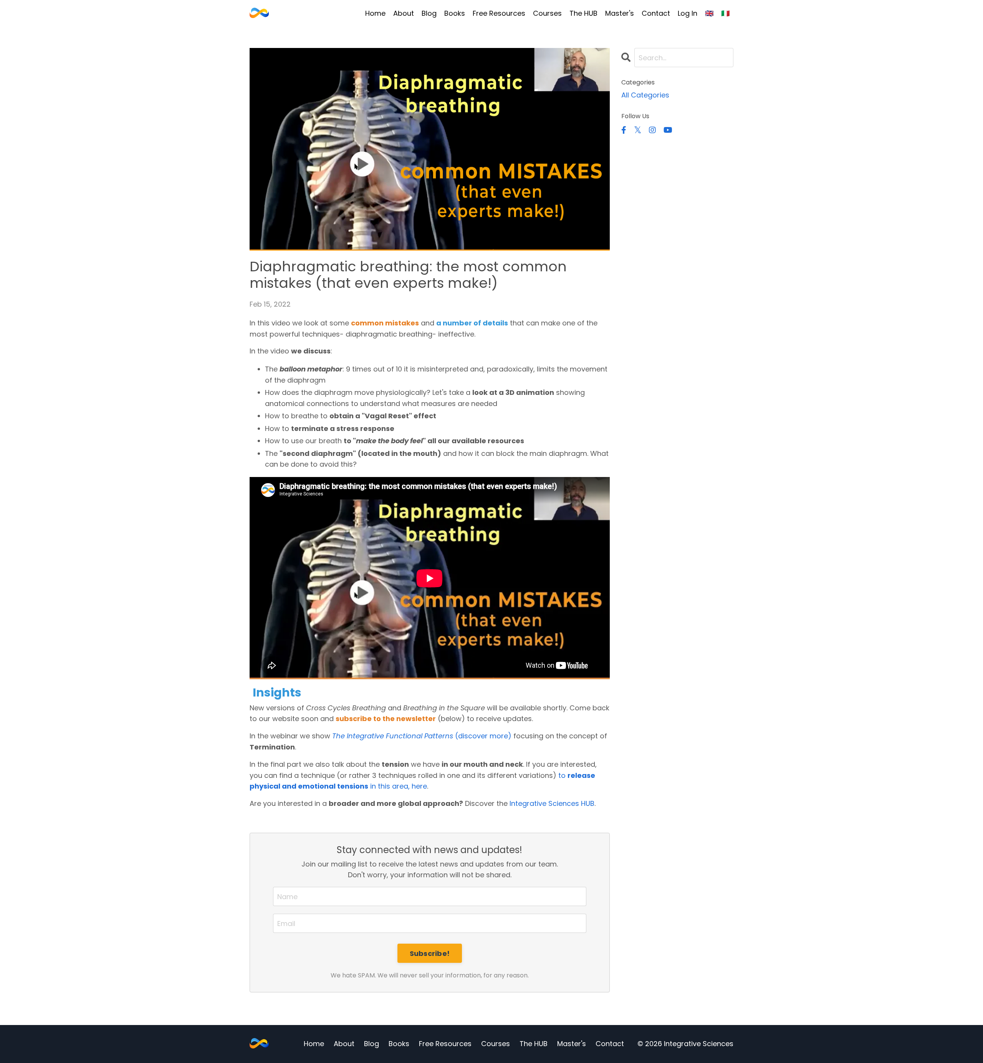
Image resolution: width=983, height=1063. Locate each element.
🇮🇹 (725, 13)
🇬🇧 (709, 13)
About (403, 13)
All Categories (645, 95)
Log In (687, 13)
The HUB (583, 13)
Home (375, 13)
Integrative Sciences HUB (552, 803)
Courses (547, 13)
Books (454, 13)
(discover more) (421, 736)
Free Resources (499, 13)
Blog (429, 13)
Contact (656, 13)
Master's (619, 13)
